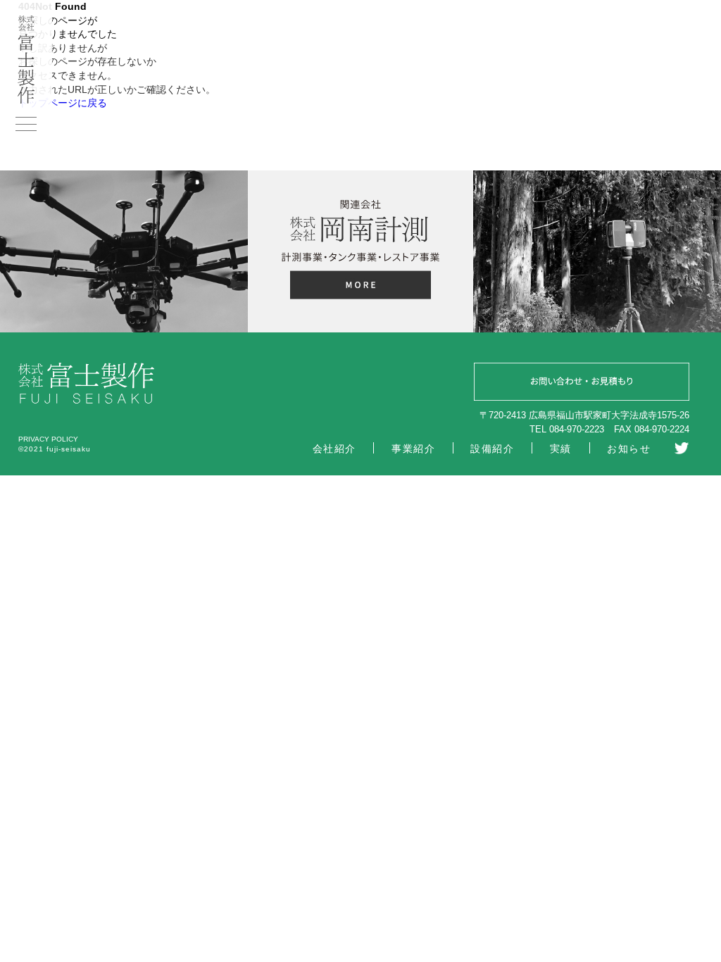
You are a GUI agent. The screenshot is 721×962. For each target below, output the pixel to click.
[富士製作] (26, 100)
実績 (561, 448)
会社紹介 (334, 448)
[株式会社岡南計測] (360, 287)
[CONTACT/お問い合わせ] (581, 384)
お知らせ (629, 448)
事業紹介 (413, 448)
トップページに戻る (62, 102)
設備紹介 (492, 448)
